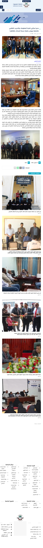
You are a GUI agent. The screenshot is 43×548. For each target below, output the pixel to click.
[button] (38, 11)
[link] (1, 7)
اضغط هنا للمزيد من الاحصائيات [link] (21, 247)
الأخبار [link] (34, 198)
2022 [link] (26, 164)
